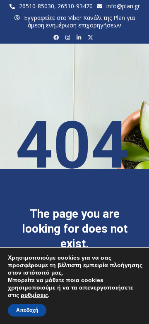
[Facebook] (57, 37)
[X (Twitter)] (92, 37)
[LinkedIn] (80, 37)
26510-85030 (36, 6)
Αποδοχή (27, 310)
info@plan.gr (123, 6)
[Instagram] (68, 37)
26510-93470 (75, 6)
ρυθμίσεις (34, 295)
